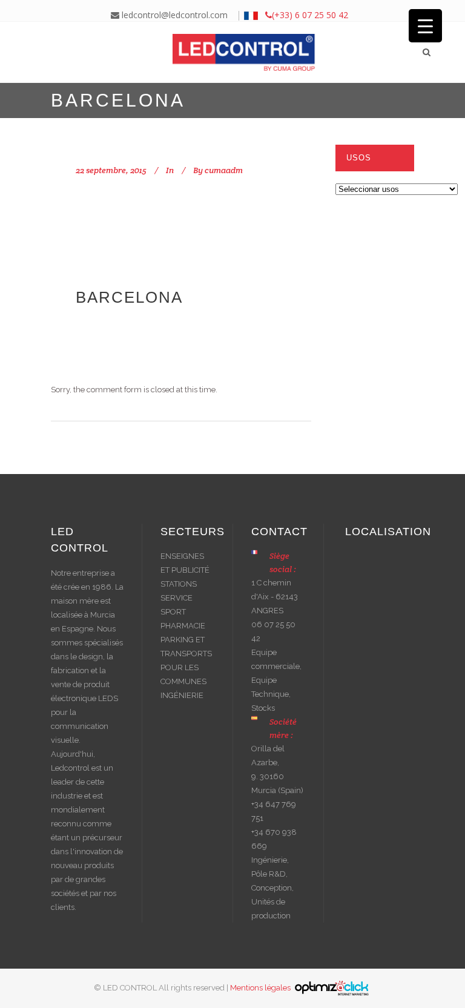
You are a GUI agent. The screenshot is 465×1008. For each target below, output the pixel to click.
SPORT (173, 611)
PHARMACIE (182, 625)
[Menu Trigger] (425, 25)
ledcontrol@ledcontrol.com (173, 15)
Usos (358, 157)
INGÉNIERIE (181, 695)
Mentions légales (261, 987)
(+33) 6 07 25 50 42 (310, 15)
